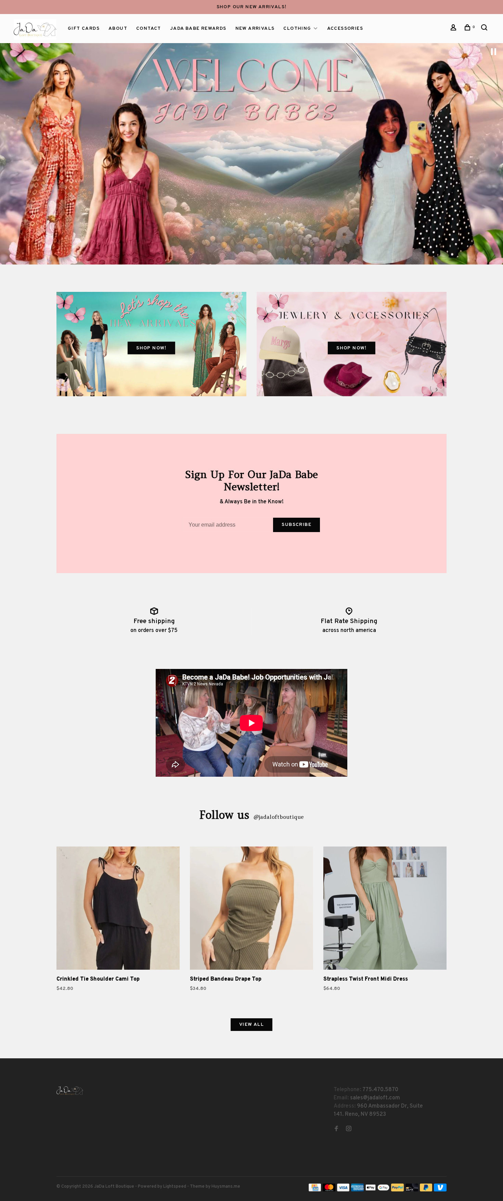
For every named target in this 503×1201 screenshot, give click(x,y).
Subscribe (296, 525)
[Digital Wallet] (377, 1190)
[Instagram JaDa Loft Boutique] (348, 1129)
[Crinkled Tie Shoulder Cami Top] (118, 909)
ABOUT (117, 28)
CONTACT (148, 28)
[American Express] (357, 1190)
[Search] (485, 29)
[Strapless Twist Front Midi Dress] (385, 909)
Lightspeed (174, 1186)
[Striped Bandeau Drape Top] (251, 909)
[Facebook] (336, 1129)
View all (251, 1025)
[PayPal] (397, 1190)
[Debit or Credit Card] (411, 1190)
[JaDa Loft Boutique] (69, 1091)
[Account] (454, 29)
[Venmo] (440, 1190)
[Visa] (343, 1190)
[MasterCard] (329, 1190)
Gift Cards (84, 28)
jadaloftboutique (278, 816)
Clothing (297, 28)
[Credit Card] (315, 1190)
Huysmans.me (225, 1186)
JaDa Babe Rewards (198, 28)
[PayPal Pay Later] (426, 1190)
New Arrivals (255, 28)
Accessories (345, 28)
